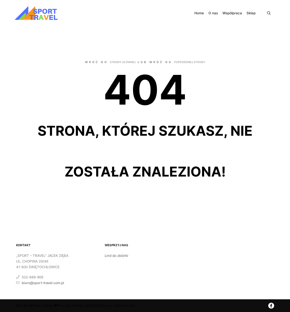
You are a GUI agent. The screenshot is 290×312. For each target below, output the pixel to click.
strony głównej (123, 62)
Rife (19, 305)
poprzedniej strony (189, 62)
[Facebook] (271, 306)
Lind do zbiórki (117, 255)
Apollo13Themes (97, 305)
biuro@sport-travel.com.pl (43, 283)
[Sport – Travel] (36, 13)
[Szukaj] (269, 13)
